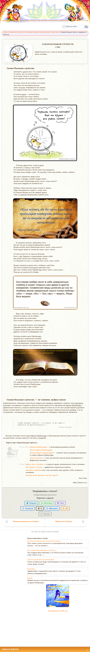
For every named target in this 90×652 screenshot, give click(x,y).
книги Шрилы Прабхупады (36, 436)
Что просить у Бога (34, 467)
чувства (65, 470)
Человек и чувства (34, 470)
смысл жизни (20, 329)
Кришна (26, 256)
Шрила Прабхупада (73, 405)
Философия (29, 32)
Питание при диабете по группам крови (41, 559)
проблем (73, 410)
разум (28, 329)
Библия (30, 578)
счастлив (42, 172)
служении (23, 195)
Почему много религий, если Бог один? (42, 475)
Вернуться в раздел (63, 521)
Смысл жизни (55, 32)
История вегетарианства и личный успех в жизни (44, 541)
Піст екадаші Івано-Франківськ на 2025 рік (41, 550)
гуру (20, 256)
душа (24, 94)
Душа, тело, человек (34, 464)
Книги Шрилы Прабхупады (41, 450)
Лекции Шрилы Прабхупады (41, 453)
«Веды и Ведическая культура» (13, 32)
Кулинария (31, 569)
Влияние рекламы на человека (26, 521)
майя (42, 314)
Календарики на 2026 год (57, 611)
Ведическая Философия (42, 32)
